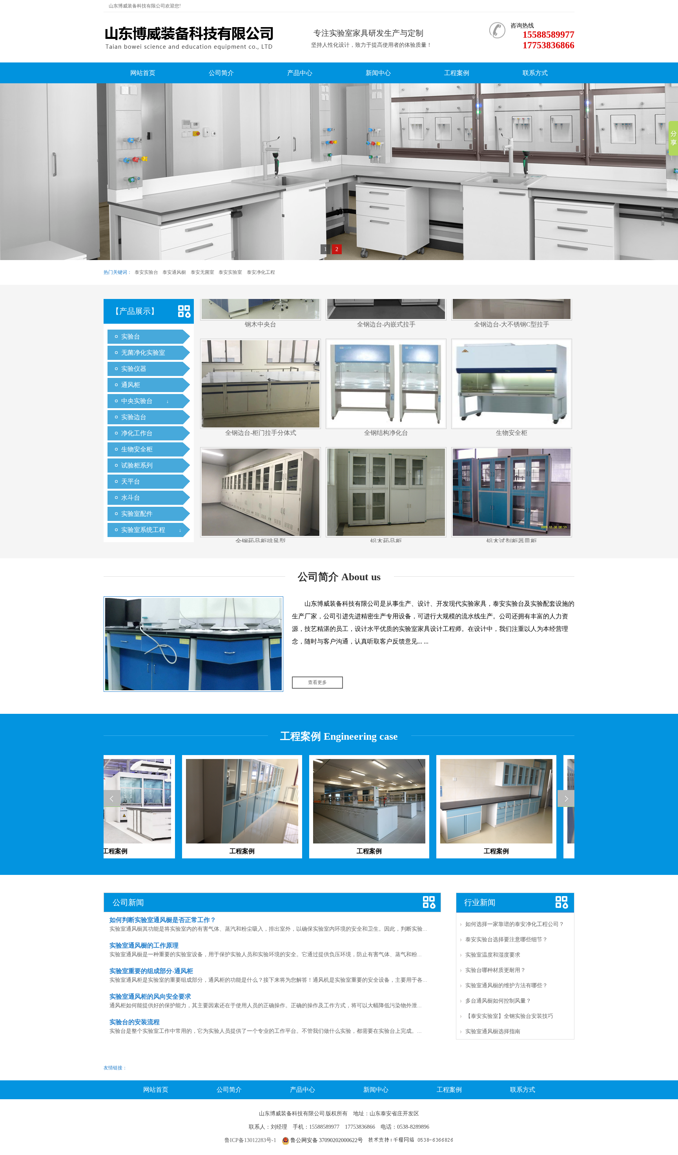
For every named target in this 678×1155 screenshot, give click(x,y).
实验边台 (133, 417)
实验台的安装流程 (134, 1022)
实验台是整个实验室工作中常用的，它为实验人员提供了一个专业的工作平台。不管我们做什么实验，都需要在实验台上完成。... (265, 1031)
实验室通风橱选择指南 (492, 1031)
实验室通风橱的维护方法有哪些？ (506, 985)
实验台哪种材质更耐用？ (495, 970)
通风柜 (130, 384)
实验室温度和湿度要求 (492, 955)
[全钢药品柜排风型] (260, 440)
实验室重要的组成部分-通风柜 (151, 971)
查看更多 (317, 682)
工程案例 (456, 73)
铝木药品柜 (386, 490)
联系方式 (535, 73)
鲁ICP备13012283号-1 (250, 1140)
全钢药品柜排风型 (260, 490)
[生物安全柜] (511, 332)
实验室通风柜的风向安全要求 (150, 996)
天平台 (130, 481)
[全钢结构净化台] (386, 332)
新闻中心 (378, 73)
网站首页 (142, 73)
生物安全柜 (137, 449)
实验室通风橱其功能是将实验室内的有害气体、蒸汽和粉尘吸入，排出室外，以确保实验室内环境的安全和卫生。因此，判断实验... (268, 929)
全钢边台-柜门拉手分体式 (260, 381)
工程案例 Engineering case (339, 736)
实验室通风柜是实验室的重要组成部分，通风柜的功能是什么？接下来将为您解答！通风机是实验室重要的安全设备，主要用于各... (268, 980)
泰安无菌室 (202, 272)
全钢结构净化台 (386, 381)
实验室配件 (137, 513)
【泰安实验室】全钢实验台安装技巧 (509, 1016)
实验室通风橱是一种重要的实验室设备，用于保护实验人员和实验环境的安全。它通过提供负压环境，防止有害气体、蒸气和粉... (265, 954)
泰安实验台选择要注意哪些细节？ (506, 939)
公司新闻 (128, 902)
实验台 (130, 336)
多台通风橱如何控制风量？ (498, 1001)
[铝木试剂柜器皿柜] (511, 440)
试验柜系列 (137, 465)
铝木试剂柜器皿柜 (512, 490)
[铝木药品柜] (386, 440)
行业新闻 (480, 902)
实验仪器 (133, 368)
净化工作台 (137, 433)
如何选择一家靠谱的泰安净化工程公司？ (514, 924)
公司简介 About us (339, 577)
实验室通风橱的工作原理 (144, 945)
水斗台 (130, 497)
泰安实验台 (146, 272)
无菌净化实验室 (143, 352)
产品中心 (299, 73)
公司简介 (221, 73)
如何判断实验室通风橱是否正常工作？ (162, 920)
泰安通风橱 (174, 272)
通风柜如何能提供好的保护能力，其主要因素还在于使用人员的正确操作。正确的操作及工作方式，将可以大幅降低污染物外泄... (265, 1005)
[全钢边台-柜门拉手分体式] (260, 332)
